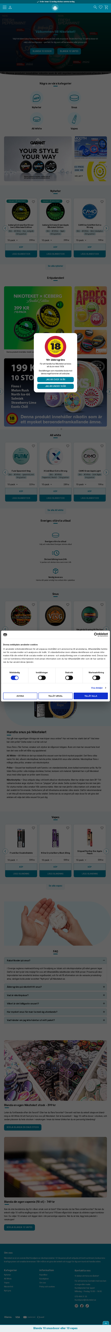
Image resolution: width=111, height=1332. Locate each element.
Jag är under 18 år (55, 386)
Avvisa (20, 696)
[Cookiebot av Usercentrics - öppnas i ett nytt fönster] (96, 635)
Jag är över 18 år (55, 379)
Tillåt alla (90, 696)
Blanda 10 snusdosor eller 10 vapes (55, 1328)
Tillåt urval (55, 696)
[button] (4, 7)
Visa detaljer (97, 688)
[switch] (42, 678)
